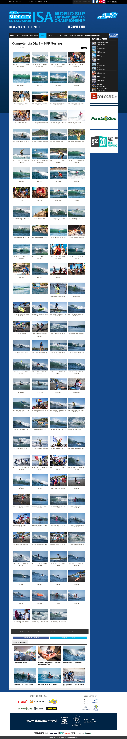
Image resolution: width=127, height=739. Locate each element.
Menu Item (112, 36)
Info (65, 35)
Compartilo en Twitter (68, 637)
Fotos (42, 35)
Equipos (58, 35)
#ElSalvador (87, 2)
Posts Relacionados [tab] (20, 642)
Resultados (34, 35)
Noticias (25, 35)
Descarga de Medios (92, 35)
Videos (50, 35)
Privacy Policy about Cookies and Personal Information (63, 737)
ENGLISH (109, 1)
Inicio (12, 35)
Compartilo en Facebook (31, 637)
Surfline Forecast (76, 35)
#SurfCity (81, 2)
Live (18, 35)
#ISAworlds (76, 2)
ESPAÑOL (114, 1)
